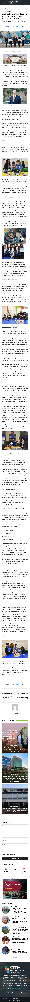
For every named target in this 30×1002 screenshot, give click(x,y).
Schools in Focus (8, 8)
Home (3, 8)
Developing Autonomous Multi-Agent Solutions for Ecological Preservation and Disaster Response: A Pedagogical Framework (19, 941)
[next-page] (5, 817)
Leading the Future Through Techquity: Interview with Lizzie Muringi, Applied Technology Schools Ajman (19, 910)
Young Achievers (15, 936)
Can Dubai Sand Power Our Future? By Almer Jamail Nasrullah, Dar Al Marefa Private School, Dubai (22, 696)
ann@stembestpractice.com (18, 988)
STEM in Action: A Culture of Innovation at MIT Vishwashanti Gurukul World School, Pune (15, 749)
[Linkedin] (12, 992)
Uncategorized (14, 906)
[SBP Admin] (3, 21)
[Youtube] (21, 992)
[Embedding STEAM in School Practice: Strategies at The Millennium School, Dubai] (15, 799)
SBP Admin (8, 21)
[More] (22, 26)
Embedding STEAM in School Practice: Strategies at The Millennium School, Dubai (15, 810)
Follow (6, 867)
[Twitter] (17, 992)
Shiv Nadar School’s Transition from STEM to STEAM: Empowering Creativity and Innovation (8, 696)
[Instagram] (8, 992)
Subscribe (24, 867)
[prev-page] (2, 817)
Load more (14, 957)
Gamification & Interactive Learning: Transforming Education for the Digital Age (19, 951)
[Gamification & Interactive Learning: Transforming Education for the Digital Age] (6, 950)
